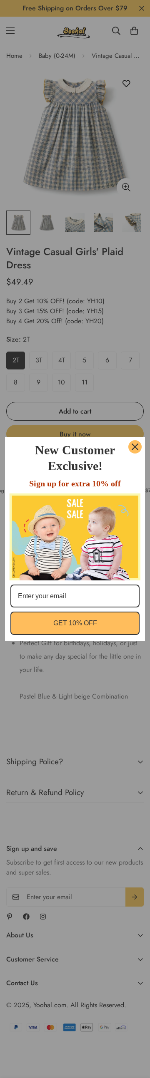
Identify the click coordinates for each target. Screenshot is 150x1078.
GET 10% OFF (75, 623)
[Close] (135, 447)
